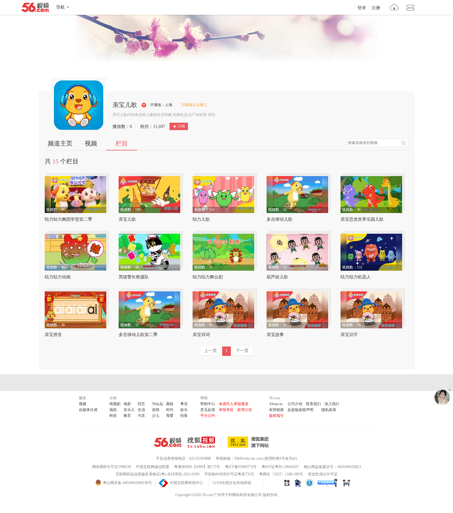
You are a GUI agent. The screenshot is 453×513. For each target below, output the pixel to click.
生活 (141, 410)
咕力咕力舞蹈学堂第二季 (68, 219)
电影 (127, 404)
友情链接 (276, 410)
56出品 (157, 404)
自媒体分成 (88, 410)
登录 (361, 8)
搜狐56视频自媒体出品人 (144, 105)
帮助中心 (207, 404)
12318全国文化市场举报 (231, 483)
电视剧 (114, 404)
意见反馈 (207, 410)
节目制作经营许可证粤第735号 (229, 474)
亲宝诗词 (201, 334)
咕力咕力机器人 (356, 277)
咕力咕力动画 (58, 277)
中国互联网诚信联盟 (152, 467)
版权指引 (276, 415)
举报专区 (226, 410)
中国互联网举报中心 (186, 483)
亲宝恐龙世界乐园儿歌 (362, 219)
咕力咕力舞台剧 (208, 277)
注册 (376, 8)
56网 (167, 442)
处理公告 (244, 410)
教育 (127, 415)
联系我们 (313, 404)
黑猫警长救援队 (134, 277)
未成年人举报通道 (233, 404)
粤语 (184, 404)
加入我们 (331, 404)
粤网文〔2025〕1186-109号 (281, 474)
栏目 (122, 143)
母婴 (169, 415)
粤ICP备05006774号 (241, 467)
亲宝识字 (349, 334)
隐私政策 (328, 410)
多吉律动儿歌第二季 (138, 334)
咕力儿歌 (201, 219)
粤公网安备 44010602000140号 (127, 483)
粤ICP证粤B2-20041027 (280, 467)
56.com (35, 8)
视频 (91, 143)
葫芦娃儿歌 (277, 277)
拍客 (184, 415)
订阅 (181, 126)
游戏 (155, 410)
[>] (394, 8)
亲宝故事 (275, 334)
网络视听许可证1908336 (111, 467)
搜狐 (249, 442)
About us (276, 404)
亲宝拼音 (53, 334)
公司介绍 (295, 404)
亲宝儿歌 (127, 219)
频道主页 (60, 143)
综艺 (141, 404)
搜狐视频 (204, 442)
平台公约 (207, 415)
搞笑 (113, 410)
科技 (113, 415)
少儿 (155, 415)
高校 (169, 404)
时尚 (169, 410)
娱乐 (184, 410)
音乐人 (129, 410)
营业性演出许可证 (322, 474)
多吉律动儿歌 (279, 219)
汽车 (141, 415)
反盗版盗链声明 (300, 410)
